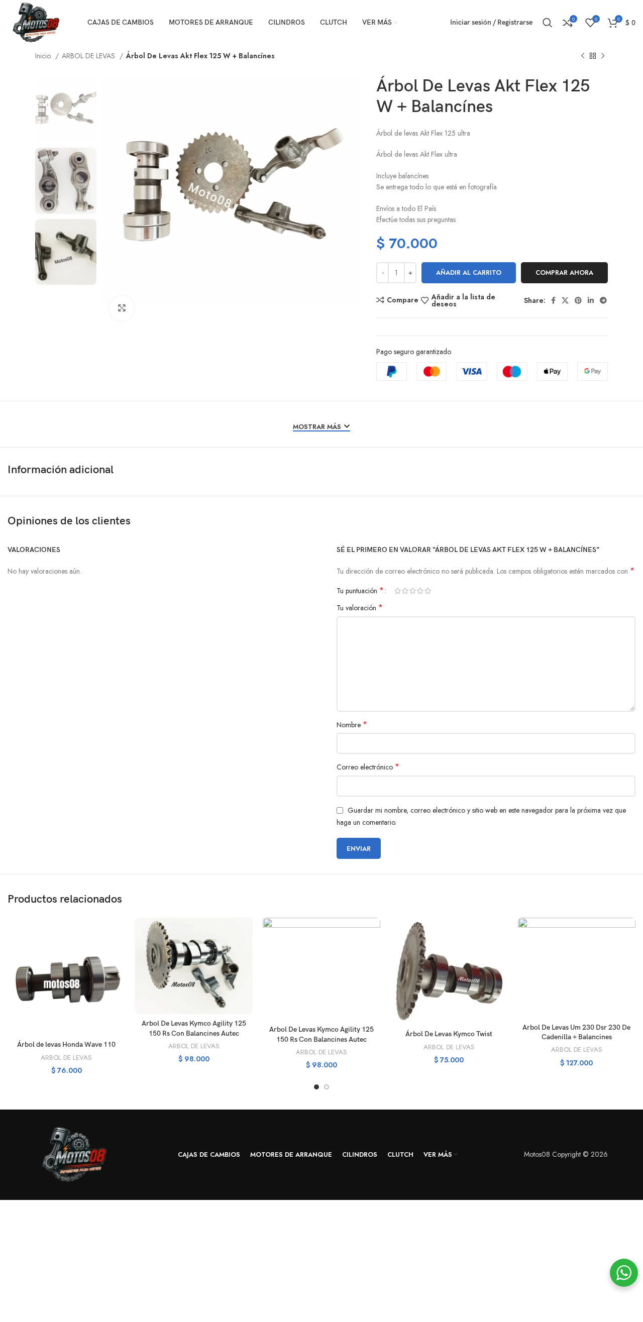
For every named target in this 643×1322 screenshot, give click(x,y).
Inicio (44, 56)
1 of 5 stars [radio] (397, 590)
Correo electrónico (368, 767)
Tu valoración (360, 607)
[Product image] (66, 976)
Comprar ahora (564, 272)
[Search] (548, 23)
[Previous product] (583, 56)
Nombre (352, 724)
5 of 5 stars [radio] (428, 590)
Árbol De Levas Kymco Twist (448, 1034)
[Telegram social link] (603, 300)
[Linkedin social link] (591, 300)
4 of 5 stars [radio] (420, 590)
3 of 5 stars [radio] (412, 590)
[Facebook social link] (553, 300)
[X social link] (565, 300)
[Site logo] (35, 22)
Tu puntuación (360, 591)
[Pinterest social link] (578, 300)
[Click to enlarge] (121, 308)
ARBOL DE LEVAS (89, 56)
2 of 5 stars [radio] (405, 590)
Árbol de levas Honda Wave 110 (66, 1044)
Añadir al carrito (468, 272)
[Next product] (603, 56)
